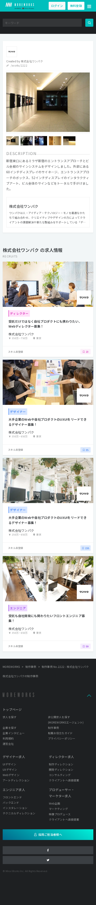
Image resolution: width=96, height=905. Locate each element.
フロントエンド (12, 797)
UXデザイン (10, 769)
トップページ (12, 709)
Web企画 (54, 803)
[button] (89, 6)
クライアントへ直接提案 (64, 780)
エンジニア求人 (14, 789)
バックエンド (11, 802)
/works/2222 (19, 65)
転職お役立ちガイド (60, 733)
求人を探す (9, 717)
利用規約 (8, 738)
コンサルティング (60, 775)
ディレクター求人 (61, 756)
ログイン (57, 6)
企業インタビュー (14, 733)
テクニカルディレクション (19, 813)
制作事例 (53, 728)
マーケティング (58, 809)
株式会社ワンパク (32, 61)
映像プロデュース (60, 814)
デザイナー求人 (14, 756)
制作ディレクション (61, 764)
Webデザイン (11, 775)
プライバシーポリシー (61, 738)
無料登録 (76, 6)
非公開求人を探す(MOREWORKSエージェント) (65, 719)
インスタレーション (15, 808)
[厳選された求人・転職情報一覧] (19, 5)
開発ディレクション (61, 769)
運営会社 (8, 744)
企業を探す (9, 728)
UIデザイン (9, 764)
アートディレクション (16, 780)
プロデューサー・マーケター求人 (61, 792)
